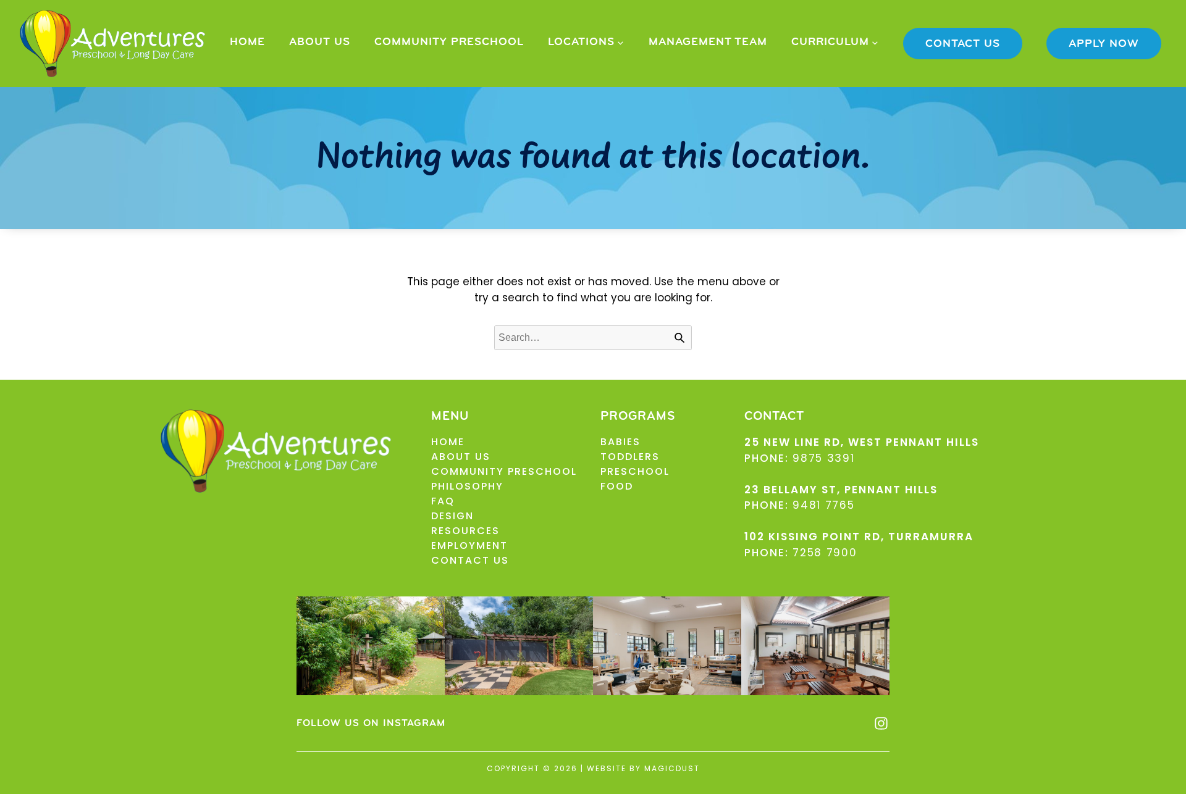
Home (247, 42)
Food (616, 486)
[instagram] (881, 723)
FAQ (443, 501)
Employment (469, 545)
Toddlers (630, 456)
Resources (465, 531)
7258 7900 (825, 552)
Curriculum (830, 42)
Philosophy (467, 486)
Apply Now (1104, 44)
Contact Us (962, 44)
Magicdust (672, 768)
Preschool (635, 471)
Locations (581, 42)
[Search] (679, 337)
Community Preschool (449, 42)
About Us (319, 42)
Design (452, 516)
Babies (620, 442)
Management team (708, 42)
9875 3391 (823, 458)
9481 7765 (823, 505)
